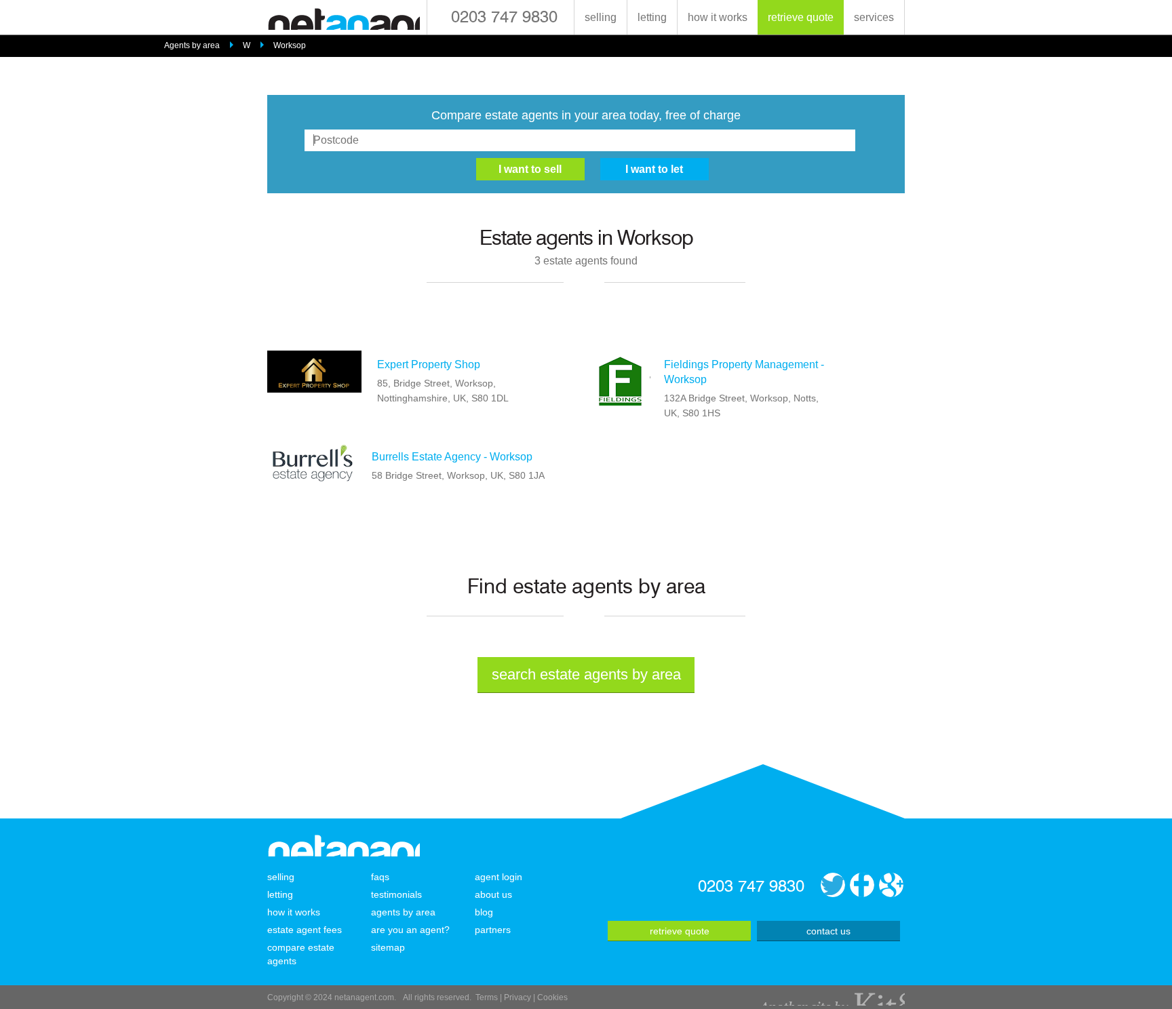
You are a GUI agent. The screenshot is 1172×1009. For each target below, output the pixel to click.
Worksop (289, 45)
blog (484, 912)
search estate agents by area (586, 674)
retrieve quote (801, 17)
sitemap (388, 947)
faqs (380, 876)
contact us (828, 931)
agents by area (403, 912)
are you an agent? (410, 929)
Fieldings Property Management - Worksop (744, 372)
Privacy (517, 997)
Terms (486, 997)
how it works (717, 17)
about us (493, 894)
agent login (498, 876)
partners (493, 929)
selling (601, 17)
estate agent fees (304, 929)
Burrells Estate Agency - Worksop (452, 456)
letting (652, 17)
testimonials (396, 894)
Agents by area (192, 45)
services (874, 17)
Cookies (552, 997)
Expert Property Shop (428, 364)
